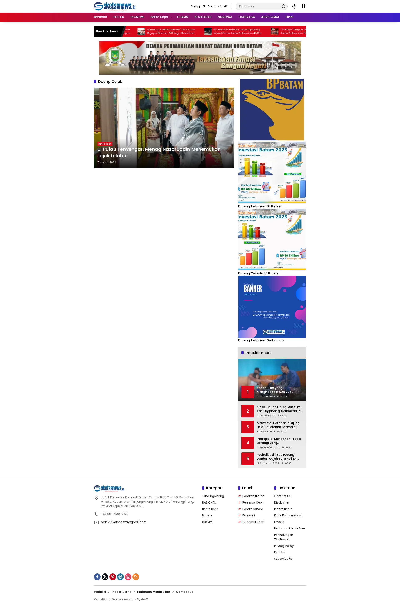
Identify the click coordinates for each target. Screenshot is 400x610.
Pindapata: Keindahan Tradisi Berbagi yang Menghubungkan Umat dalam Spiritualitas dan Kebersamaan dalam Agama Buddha (279, 441)
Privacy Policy (284, 546)
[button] (283, 6)
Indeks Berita (283, 509)
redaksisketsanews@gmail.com (124, 522)
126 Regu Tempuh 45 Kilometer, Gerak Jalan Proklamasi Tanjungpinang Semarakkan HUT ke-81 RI (284, 31)
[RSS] (135, 576)
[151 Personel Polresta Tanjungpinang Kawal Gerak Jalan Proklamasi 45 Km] (187, 31)
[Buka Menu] (303, 6)
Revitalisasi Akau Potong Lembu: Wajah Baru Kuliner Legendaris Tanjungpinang (277, 457)
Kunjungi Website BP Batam (258, 273)
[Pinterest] (112, 576)
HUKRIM (207, 522)
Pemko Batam (252, 509)
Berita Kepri (104, 144)
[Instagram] (128, 576)
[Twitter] (105, 576)
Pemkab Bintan (253, 496)
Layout (279, 522)
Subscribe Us (283, 559)
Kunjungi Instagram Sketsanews (261, 340)
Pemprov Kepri (253, 502)
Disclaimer (281, 502)
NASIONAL (209, 502)
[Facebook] (97, 576)
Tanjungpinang (213, 496)
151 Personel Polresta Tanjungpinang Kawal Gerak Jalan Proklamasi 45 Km (217, 31)
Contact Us (282, 496)
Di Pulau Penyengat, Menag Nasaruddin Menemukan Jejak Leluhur (159, 152)
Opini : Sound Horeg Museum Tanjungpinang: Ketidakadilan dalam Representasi (279, 409)
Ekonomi (248, 515)
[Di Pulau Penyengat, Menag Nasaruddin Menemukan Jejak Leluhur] (164, 128)
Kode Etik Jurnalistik (288, 515)
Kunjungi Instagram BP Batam (259, 206)
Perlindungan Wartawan (283, 537)
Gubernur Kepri (253, 522)
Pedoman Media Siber (290, 528)
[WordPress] (120, 576)
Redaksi (279, 552)
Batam (207, 515)
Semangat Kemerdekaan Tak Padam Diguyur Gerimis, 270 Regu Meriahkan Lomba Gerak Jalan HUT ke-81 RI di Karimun (151, 31)
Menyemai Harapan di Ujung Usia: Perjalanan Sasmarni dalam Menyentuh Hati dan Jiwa (278, 425)
